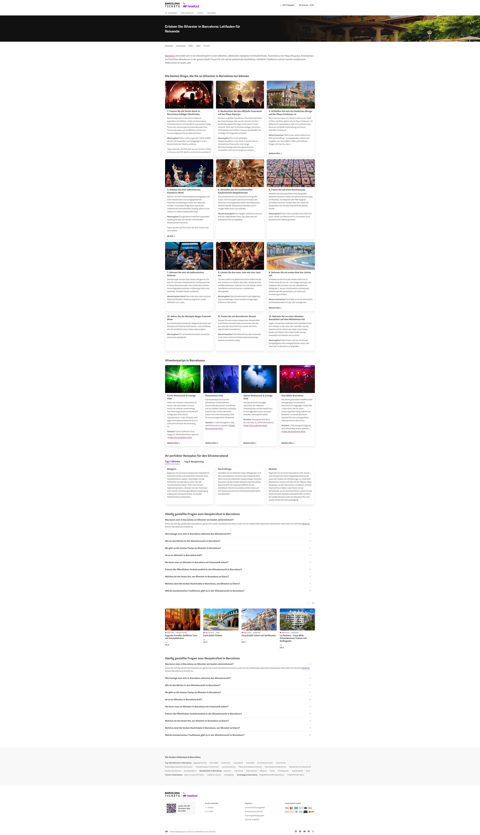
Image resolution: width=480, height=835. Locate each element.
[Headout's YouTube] (305, 831)
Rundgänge (229, 774)
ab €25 (170, 236)
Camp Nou (225, 762)
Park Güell (214, 762)
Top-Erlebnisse (187, 12)
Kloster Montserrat (173, 770)
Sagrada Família (199, 762)
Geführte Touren (214, 774)
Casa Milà (250, 762)
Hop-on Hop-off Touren (194, 774)
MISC (191, 46)
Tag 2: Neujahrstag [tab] (194, 461)
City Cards (238, 770)
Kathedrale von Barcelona (300, 766)
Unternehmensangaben (255, 807)
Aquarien (227, 770)
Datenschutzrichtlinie (254, 811)
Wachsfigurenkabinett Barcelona (178, 766)
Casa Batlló (238, 762)
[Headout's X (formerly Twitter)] (313, 831)
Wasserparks (297, 770)
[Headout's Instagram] (300, 831)
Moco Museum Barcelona (275, 766)
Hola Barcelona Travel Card (207, 766)
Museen (263, 770)
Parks (272, 770)
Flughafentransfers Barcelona (271, 774)
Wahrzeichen (251, 770)
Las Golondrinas (229, 766)
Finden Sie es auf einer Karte (180, 437)
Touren (200, 12)
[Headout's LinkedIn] (296, 831)
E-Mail (210, 811)
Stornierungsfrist (252, 819)
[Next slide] (313, 603)
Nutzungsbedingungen (254, 815)
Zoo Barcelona (190, 770)
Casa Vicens (281, 762)
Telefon (211, 807)
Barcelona (169, 46)
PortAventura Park (265, 762)
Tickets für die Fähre (295, 774)
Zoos (308, 770)
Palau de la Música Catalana (250, 766)
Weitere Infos (274, 153)
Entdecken (172, 12)
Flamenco (306, 523)
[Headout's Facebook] (309, 831)
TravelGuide (181, 46)
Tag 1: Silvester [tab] (172, 461)
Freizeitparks (283, 770)
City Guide (211, 12)
